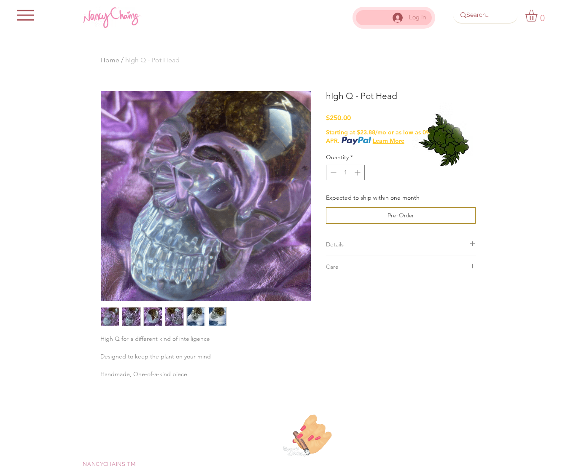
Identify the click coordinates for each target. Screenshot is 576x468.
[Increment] (358, 172)
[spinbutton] (345, 172)
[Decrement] (332, 172)
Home (109, 60)
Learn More (388, 140)
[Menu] (25, 15)
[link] (538, 15)
